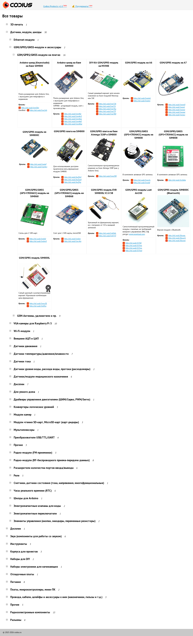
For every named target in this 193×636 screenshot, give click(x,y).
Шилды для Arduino (26, 498)
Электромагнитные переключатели (35, 513)
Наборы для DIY (20, 559)
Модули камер (22, 414)
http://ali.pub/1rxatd (142, 182)
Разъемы (16, 620)
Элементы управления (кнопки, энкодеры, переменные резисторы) (54, 521)
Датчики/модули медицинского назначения (41, 376)
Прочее (15, 604)
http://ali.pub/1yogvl (176, 107)
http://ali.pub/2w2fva (72, 182)
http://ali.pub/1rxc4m (72, 241)
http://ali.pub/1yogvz (176, 109)
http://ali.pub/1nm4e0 (73, 121)
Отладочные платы (22, 574)
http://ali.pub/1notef (38, 164)
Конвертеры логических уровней (34, 407)
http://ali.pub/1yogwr (176, 112)
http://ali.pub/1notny (142, 100)
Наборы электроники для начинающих (34, 566)
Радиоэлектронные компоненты (30, 612)
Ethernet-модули (24, 39)
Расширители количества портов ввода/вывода (43, 468)
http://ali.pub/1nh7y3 (107, 235)
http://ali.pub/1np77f (107, 111)
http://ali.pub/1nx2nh (38, 110)
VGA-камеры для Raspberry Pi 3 (32, 323)
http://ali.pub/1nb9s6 (107, 233)
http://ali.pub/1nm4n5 (73, 116)
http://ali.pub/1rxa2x (142, 180)
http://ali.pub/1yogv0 (176, 104)
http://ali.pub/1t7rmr (133, 245)
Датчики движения (25, 346)
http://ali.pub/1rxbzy (72, 238)
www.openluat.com (137, 234)
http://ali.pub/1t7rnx (133, 248)
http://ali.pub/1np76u (107, 109)
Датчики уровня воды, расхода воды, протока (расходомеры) (52, 369)
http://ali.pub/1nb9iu (38, 306)
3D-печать (17, 24)
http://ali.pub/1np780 (107, 114)
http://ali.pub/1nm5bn (30, 107)
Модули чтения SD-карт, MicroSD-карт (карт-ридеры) (46, 422)
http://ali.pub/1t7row (133, 250)
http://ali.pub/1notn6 (142, 98)
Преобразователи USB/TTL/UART (34, 437)
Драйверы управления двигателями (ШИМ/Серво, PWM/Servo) (52, 399)
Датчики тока (22, 361)
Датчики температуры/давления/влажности (41, 353)
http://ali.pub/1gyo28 (38, 303)
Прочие (18, 445)
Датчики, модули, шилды (26, 32)
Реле (16, 475)
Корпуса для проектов (24, 551)
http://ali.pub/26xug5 (177, 238)
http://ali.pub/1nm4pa (73, 119)
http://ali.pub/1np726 (107, 103)
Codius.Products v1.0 (55, 6)
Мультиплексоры (24, 429)
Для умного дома (24, 391)
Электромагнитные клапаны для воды (37, 506)
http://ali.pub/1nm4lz (72, 114)
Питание (15, 582)
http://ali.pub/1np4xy (38, 167)
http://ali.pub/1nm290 (108, 176)
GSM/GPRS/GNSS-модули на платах (38, 55)
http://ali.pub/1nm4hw (73, 124)
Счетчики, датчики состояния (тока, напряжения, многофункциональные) (59, 483)
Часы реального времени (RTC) (32, 490)
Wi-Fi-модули (22, 331)
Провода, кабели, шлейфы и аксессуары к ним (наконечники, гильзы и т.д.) (56, 597)
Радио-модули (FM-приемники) (33, 452)
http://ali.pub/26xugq (177, 240)
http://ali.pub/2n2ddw (177, 180)
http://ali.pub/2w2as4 (72, 179)
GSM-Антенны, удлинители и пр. (36, 315)
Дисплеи (19, 384)
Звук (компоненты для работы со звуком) (36, 536)
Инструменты (19, 544)
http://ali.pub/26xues (176, 235)
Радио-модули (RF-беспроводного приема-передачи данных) (51, 460)
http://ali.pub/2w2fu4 (72, 177)
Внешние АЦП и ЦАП (26, 338)
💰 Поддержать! (82, 6)
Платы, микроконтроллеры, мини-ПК (33, 589)
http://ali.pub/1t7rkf (133, 243)
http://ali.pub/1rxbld (38, 238)
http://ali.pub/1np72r (107, 106)
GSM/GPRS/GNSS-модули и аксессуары (37, 47)
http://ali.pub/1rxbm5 (38, 241)
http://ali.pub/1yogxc (176, 114)
